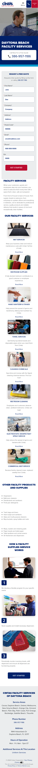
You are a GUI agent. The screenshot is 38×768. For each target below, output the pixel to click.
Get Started (16, 167)
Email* (7, 135)
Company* (8, 105)
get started (19, 675)
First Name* (9, 85)
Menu (23, 5)
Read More (19, 252)
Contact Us (34, 4)
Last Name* (8, 95)
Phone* (7, 144)
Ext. (5, 154)
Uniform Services (19, 752)
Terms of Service (22, 766)
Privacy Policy (11, 766)
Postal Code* (9, 125)
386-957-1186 (21, 56)
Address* (8, 115)
